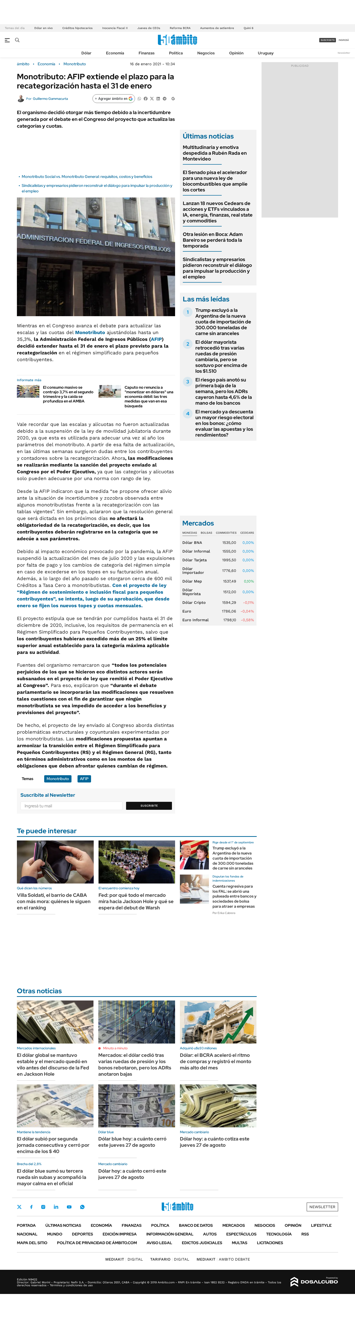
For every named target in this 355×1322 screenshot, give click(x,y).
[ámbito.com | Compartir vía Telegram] (164, 98)
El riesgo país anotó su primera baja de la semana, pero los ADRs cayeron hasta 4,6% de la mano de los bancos (223, 391)
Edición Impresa (120, 1234)
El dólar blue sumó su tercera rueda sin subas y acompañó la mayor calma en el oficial (51, 1177)
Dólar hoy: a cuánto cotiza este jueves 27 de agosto (214, 1142)
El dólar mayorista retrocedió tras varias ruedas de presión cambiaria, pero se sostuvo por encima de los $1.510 (221, 356)
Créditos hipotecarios (77, 28)
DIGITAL (124, 1259)
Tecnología (279, 1234)
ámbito (23, 64)
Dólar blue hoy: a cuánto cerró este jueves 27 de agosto (132, 1142)
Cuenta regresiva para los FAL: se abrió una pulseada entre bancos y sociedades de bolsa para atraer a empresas (234, 896)
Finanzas (147, 53)
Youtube (69, 1207)
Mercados (233, 1225)
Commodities (226, 532)
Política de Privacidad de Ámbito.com (97, 1242)
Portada (26, 1225)
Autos (210, 1234)
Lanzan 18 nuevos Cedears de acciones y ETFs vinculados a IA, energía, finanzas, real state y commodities (218, 212)
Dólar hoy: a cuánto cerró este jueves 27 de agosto (132, 1174)
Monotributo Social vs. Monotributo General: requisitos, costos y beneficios (87, 176)
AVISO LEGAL (159, 1242)
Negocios (206, 53)
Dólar (86, 53)
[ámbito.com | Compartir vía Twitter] (152, 98)
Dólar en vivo (43, 28)
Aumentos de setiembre (217, 28)
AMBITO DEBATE (223, 1259)
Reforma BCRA (180, 28)
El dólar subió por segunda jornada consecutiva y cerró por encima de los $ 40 (53, 1145)
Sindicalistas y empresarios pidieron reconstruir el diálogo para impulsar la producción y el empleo (217, 268)
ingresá (344, 40)
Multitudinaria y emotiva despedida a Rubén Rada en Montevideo (215, 153)
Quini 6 (248, 28)
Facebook (31, 1207)
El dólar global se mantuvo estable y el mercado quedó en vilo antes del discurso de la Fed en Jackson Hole (53, 1064)
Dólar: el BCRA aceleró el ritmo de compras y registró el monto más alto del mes (215, 1061)
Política (176, 53)
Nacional (27, 1234)
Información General (169, 1234)
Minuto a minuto (115, 1048)
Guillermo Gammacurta (50, 98)
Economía (115, 53)
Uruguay (266, 53)
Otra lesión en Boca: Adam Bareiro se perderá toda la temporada (213, 240)
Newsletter (344, 52)
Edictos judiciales (202, 1242)
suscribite (328, 40)
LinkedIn (56, 1207)
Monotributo (75, 64)
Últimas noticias (63, 1225)
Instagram (43, 1207)
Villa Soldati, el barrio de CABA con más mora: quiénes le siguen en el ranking (54, 901)
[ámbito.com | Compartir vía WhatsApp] (139, 98)
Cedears (247, 532)
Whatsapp (82, 1207)
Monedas (189, 532)
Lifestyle (321, 1225)
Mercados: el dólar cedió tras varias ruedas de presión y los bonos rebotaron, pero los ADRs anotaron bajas (134, 1064)
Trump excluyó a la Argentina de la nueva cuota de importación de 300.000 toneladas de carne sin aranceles (223, 321)
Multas (239, 1242)
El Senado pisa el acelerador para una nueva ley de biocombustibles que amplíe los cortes (215, 181)
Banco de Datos (196, 1225)
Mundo (54, 1234)
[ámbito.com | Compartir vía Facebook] (146, 98)
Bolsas (206, 532)
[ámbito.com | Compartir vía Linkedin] (158, 98)
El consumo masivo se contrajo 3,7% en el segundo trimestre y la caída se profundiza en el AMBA (68, 394)
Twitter (19, 1207)
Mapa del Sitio (32, 1242)
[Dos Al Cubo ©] (314, 1282)
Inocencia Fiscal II (115, 28)
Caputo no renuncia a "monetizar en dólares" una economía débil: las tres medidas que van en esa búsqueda (149, 397)
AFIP (156, 339)
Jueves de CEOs (148, 28)
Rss (305, 1234)
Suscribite (149, 805)
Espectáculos (241, 1234)
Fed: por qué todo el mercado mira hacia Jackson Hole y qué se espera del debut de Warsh (136, 901)
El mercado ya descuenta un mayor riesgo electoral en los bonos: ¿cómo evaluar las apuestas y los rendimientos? (224, 423)
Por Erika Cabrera (224, 913)
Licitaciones (270, 1242)
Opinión (236, 53)
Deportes (82, 1234)
